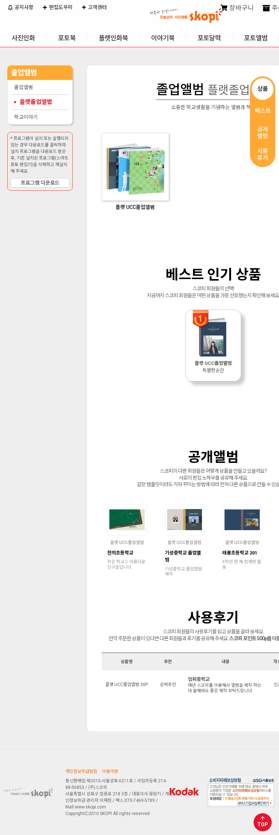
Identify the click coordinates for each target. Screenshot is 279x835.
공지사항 (23, 7)
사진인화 (23, 38)
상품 (262, 88)
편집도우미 (60, 7)
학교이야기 (26, 117)
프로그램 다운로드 (40, 183)
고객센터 (97, 7)
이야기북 (162, 38)
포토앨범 (255, 38)
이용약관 (110, 771)
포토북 (67, 38)
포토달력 (209, 38)
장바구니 (241, 8)
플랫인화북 (113, 38)
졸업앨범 (23, 87)
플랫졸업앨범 (36, 101)
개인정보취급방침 (81, 771)
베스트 (263, 110)
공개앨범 (262, 133)
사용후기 (262, 154)
